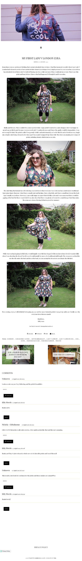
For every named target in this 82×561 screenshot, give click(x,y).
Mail (53, 334)
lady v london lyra (66, 339)
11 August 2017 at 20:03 (18, 379)
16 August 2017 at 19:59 (18, 494)
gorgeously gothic (22, 339)
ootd (23, 341)
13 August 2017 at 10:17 (18, 402)
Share (30, 334)
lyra (77, 339)
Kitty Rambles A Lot (37, 558)
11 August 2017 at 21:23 (28, 425)
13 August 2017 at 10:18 (18, 448)
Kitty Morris (6, 402)
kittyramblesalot (38, 339)
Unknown (6, 379)
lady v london (52, 339)
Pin (46, 334)
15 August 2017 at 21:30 (18, 470)
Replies (9, 395)
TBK (54, 558)
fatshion (10, 339)
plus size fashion (48, 341)
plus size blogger (33, 341)
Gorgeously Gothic (33, 132)
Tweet (39, 334)
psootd (58, 341)
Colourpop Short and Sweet (46, 326)
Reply (5, 389)
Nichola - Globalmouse (11, 425)
